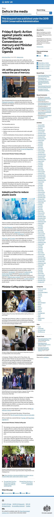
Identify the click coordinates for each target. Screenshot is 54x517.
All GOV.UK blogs (6, 504)
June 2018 (40, 268)
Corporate (40, 290)
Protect (39, 309)
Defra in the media (15, 11)
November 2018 (41, 259)
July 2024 (40, 142)
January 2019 (41, 256)
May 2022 (40, 187)
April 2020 (40, 230)
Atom (47, 55)
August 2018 (41, 264)
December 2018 (41, 257)
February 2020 (41, 233)
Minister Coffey (5, 476)
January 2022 (41, 194)
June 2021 (40, 206)
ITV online (12, 238)
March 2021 (41, 211)
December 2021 (41, 195)
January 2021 (41, 214)
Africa (6, 475)
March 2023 (41, 169)
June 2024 (40, 144)
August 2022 (41, 182)
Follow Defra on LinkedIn (44, 68)
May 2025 (40, 128)
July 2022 (40, 183)
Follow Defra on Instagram (44, 64)
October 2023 (41, 157)
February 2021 (41, 213)
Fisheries (40, 295)
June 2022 (40, 185)
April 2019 (40, 251)
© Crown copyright (47, 513)
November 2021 (41, 197)
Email (29, 493)
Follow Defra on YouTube (43, 66)
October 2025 (41, 126)
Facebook (17, 493)
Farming (40, 294)
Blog (4, 8)
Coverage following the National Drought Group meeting (43, 83)
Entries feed (40, 328)
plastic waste (16, 476)
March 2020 (41, 232)
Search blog (41, 10)
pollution (21, 476)
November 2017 (41, 280)
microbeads (11, 272)
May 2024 (40, 145)
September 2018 (42, 263)
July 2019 (40, 245)
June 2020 (40, 226)
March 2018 (41, 273)
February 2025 (41, 130)
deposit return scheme (14, 277)
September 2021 (42, 201)
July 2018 (40, 266)
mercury (31, 475)
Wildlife (39, 320)
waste (39, 314)
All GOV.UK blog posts (18, 504)
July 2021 (40, 204)
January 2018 (41, 277)
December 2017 (41, 278)
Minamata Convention (8, 102)
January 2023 (41, 173)
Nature (39, 304)
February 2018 (41, 275)
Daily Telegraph (8, 227)
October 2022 (41, 178)
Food (39, 299)
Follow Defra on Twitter (43, 63)
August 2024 (41, 140)
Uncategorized (41, 313)
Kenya (27, 475)
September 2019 (42, 242)
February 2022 (41, 192)
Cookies (28, 506)
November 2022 (42, 176)
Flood (39, 297)
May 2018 (40, 270)
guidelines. (46, 357)
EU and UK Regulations (27, 149)
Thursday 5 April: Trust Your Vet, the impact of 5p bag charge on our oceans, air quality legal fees (10, 483)
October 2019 (41, 240)
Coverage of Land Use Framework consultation (44, 117)
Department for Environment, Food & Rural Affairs (20, 14)
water (39, 316)
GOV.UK (28, 504)
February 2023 (41, 171)
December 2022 (42, 175)
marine (39, 301)
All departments (6, 506)
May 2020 (40, 228)
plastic (10, 476)
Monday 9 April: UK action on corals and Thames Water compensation (26, 483)
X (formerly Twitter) (8, 493)
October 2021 (41, 199)
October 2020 (41, 220)
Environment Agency (42, 292)
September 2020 (42, 221)
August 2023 (41, 161)
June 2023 (40, 164)
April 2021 (40, 209)
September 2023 (42, 159)
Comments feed (41, 330)
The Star (23, 418)
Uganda (25, 476)
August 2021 (41, 202)
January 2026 (41, 125)
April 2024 (40, 147)
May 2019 (40, 249)
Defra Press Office (6, 57)
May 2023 (40, 166)
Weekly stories (20, 57)
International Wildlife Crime (19, 475)
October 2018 (41, 261)
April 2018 (40, 271)
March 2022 (41, 190)
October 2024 (41, 137)
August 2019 (41, 244)
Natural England (41, 302)
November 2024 (42, 135)
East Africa (10, 475)
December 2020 (42, 216)
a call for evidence (29, 278)
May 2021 (40, 207)
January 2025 (41, 131)
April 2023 (40, 168)
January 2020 (41, 235)
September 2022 (42, 180)
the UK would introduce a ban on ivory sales (22, 415)
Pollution (40, 308)
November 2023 (42, 156)
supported (17, 232)
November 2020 (42, 218)
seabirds (40, 311)
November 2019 (41, 239)
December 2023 (42, 154)
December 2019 (41, 237)
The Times (4, 238)
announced (21, 234)
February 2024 (41, 150)
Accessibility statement (18, 506)
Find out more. (40, 46)
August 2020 (41, 223)
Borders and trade (42, 288)
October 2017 (41, 282)
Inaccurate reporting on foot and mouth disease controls (44, 99)
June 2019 (40, 247)
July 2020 (40, 225)
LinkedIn (23, 493)
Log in (39, 326)
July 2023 (40, 163)
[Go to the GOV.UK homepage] (7, 2)
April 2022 (40, 188)
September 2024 (42, 138)
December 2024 (42, 133)
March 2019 (41, 252)
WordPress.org (41, 332)
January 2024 (41, 152)
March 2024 (41, 149)
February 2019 (41, 254)
